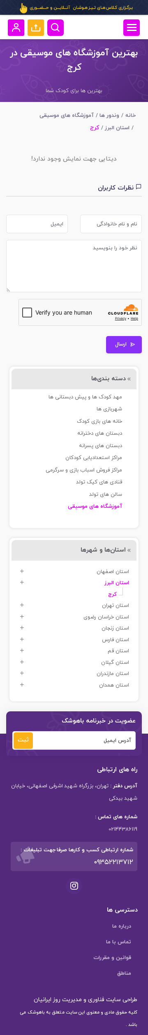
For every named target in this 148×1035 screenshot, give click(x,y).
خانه (130, 115)
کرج (112, 594)
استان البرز (117, 128)
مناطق (124, 973)
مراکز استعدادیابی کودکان (93, 458)
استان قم (118, 651)
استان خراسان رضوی (106, 617)
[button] (36, 27)
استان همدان (114, 685)
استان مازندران (113, 673)
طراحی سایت (120, 1000)
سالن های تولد (105, 494)
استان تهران (115, 605)
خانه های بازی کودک (99, 421)
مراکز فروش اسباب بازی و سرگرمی (84, 470)
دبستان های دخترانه (99, 433)
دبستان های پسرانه (100, 446)
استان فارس (115, 640)
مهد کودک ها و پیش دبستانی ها (85, 397)
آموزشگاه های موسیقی (66, 115)
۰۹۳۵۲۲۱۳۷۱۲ (113, 862)
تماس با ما (118, 942)
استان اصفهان (113, 572)
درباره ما (121, 926)
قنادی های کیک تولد (99, 482)
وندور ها (109, 115)
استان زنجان (115, 628)
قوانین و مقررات (112, 958)
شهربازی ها (109, 409)
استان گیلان (115, 662)
